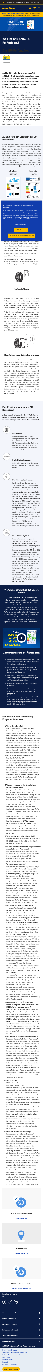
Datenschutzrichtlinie (25, 218)
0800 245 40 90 (22, 2)
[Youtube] (16, 1301)
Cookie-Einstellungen (20, 224)
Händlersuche (20, 1253)
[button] (39, 8)
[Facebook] (4, 1301)
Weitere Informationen (20, 1288)
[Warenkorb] (34, 8)
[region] (21, 221)
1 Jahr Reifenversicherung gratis (13, 13)
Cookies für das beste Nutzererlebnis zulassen (21, 235)
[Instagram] (10, 1301)
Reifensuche (20, 1218)
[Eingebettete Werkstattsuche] (30, 8)
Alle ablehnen (21, 229)
